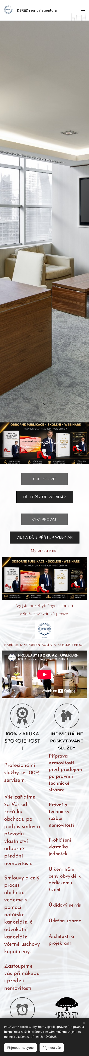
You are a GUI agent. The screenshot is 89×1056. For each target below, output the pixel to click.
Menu (83, 10)
